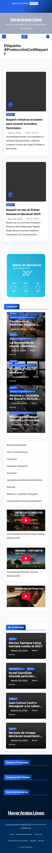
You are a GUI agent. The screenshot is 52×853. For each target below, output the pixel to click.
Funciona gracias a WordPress (18, 824)
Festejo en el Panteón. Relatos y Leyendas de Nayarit (25, 324)
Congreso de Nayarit (17, 466)
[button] (44, 36)
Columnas (12, 459)
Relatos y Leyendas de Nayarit (23, 317)
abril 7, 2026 (14, 133)
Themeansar (26, 828)
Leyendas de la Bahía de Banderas (24, 480)
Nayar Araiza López (26, 19)
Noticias (10, 114)
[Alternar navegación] (24, 37)
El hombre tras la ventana (22, 370)
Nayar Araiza (31, 133)
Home (12, 834)
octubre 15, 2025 (20, 425)
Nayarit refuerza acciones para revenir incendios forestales (24, 124)
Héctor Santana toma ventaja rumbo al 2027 (25, 644)
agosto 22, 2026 (19, 650)
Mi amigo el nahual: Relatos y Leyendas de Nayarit (24, 420)
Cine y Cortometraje (17, 452)
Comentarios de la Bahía (18, 841)
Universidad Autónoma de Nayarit (24, 501)
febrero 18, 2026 (20, 377)
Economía (12, 473)
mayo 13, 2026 (19, 329)
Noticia (41, 841)
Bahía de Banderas (16, 445)
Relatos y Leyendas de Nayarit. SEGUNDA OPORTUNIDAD (25, 398)
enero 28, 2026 (20, 403)
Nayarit (33, 841)
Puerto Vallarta (26, 847)
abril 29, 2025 (15, 219)
